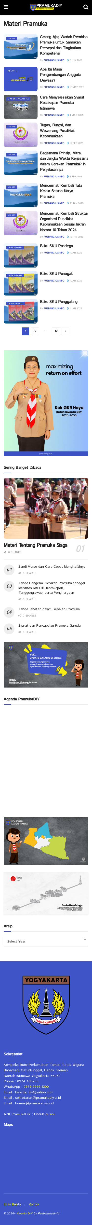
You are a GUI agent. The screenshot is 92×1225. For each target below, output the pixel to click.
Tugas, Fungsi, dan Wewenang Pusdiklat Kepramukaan (57, 130)
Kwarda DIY (25, 1213)
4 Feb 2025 (75, 176)
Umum (11, 38)
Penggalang (15, 303)
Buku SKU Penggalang (59, 302)
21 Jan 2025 (76, 203)
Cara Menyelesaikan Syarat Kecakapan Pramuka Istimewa (62, 103)
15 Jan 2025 (76, 237)
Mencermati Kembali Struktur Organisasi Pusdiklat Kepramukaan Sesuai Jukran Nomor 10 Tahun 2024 (64, 222)
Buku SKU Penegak (56, 274)
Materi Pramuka (18, 99)
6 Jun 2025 (75, 60)
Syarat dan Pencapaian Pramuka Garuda (49, 625)
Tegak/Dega (15, 247)
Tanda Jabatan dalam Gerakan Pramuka (49, 609)
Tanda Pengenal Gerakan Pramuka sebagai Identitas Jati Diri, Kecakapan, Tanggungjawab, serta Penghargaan (51, 588)
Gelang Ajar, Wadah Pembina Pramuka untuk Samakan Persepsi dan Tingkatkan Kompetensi (64, 45)
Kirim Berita (12, 1204)
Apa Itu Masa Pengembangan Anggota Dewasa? (60, 75)
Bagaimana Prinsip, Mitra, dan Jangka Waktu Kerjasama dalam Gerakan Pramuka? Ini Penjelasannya (64, 161)
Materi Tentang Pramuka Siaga (35, 545)
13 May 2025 (76, 87)
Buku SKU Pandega (56, 246)
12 (56, 331)
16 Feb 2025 (76, 143)
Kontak (34, 1204)
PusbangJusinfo (54, 60)
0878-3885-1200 (36, 1086)
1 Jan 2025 (75, 252)
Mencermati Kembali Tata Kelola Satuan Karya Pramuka (61, 191)
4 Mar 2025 (76, 115)
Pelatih (12, 71)
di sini (49, 1114)
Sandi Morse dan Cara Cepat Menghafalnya (51, 566)
